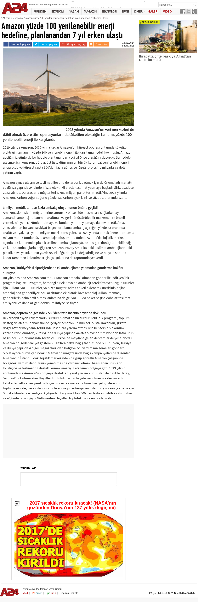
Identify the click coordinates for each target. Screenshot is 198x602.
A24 (25, 592)
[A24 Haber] (15, 14)
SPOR (125, 11)
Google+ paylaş (76, 44)
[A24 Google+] (194, 13)
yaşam (18, 18)
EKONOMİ (58, 11)
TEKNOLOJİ (109, 11)
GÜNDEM (40, 11)
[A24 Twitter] (188, 13)
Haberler (33, 4)
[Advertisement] (68, 431)
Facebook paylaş (20, 44)
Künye (152, 593)
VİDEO (167, 11)
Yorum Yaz (101, 44)
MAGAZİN (90, 11)
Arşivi (36, 592)
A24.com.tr (6, 18)
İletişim (161, 593)
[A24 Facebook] (182, 13)
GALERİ (153, 11)
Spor (51, 592)
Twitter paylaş (48, 44)
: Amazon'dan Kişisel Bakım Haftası (100, 4)
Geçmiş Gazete (68, 592)
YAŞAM (74, 11)
